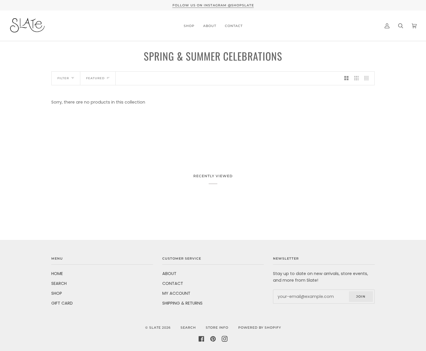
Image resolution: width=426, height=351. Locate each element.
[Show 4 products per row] (367, 78)
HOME (57, 273)
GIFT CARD (62, 303)
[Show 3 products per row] (357, 78)
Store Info (217, 327)
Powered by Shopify (259, 327)
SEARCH (59, 283)
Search (188, 327)
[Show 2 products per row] (346, 78)
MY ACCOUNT (176, 293)
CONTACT (172, 283)
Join (360, 296)
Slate (155, 327)
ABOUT (169, 273)
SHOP (56, 293)
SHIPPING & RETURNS (182, 303)
